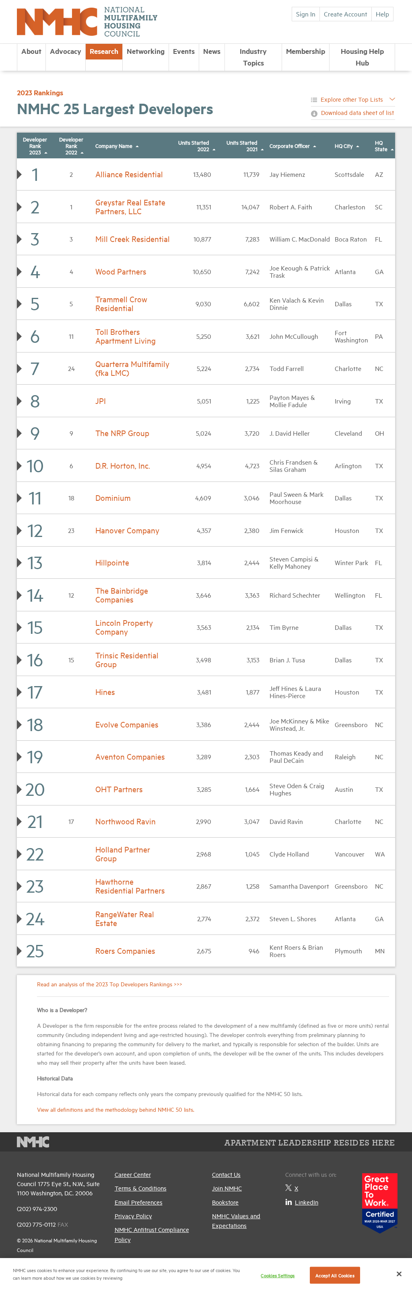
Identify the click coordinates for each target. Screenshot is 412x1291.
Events (184, 51)
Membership (305, 51)
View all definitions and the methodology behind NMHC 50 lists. (115, 1109)
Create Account (345, 13)
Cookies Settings (278, 1275)
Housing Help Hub (362, 57)
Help (382, 13)
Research (104, 51)
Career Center (133, 1174)
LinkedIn (306, 1202)
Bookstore (225, 1202)
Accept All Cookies (334, 1275)
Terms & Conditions (141, 1188)
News (211, 51)
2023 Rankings (40, 92)
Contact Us (226, 1174)
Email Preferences (139, 1202)
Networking (146, 51)
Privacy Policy (133, 1215)
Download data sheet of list (357, 112)
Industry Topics (253, 57)
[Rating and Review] (379, 1200)
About (31, 51)
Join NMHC (227, 1188)
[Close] (399, 1274)
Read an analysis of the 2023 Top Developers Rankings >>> (109, 984)
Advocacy (65, 51)
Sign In (305, 13)
